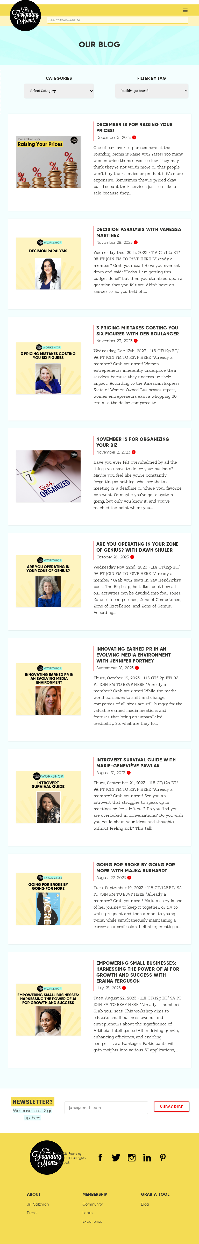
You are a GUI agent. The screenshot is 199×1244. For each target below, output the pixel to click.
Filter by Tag (151, 78)
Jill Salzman (38, 1204)
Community (92, 1204)
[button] (185, 10)
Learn (87, 1213)
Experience (92, 1221)
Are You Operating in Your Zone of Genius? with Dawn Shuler (137, 547)
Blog (145, 1204)
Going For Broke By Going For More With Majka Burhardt (135, 868)
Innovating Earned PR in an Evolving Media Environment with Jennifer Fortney (133, 655)
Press (32, 1213)
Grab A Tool (155, 1194)
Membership (94, 1194)
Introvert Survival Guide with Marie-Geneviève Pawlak (136, 763)
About (34, 1194)
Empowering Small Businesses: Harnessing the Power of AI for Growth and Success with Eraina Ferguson (137, 972)
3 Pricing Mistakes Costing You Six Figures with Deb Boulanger (137, 331)
